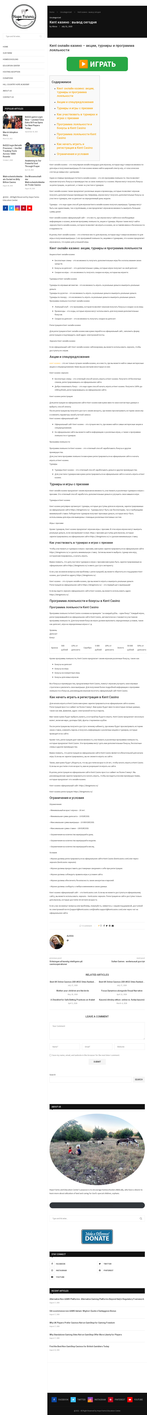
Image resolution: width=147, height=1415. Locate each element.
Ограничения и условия (73, 154)
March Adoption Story (10, 133)
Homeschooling (10, 59)
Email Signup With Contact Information (97, 1205)
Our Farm (7, 53)
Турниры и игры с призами (75, 108)
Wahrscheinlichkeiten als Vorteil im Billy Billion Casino (12, 179)
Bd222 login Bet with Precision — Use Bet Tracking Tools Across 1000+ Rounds (12, 151)
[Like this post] (101, 925)
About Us (7, 91)
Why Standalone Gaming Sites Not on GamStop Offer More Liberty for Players (86, 1335)
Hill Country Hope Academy (16, 84)
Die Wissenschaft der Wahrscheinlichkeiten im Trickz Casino (35, 180)
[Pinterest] (23, 208)
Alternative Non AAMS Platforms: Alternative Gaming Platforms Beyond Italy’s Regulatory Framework (97, 1299)
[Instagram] (17, 208)
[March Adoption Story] (12, 122)
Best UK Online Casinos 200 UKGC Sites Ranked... (73, 982)
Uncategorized (66, 12)
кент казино (55, 363)
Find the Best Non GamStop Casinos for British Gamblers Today (79, 1346)
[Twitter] (11, 208)
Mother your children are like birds (72, 991)
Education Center (11, 66)
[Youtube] (29, 208)
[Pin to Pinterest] (110, 925)
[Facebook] (5, 208)
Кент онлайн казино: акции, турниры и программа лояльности (75, 92)
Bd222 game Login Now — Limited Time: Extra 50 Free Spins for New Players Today (34, 122)
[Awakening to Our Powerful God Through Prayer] (35, 150)
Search (53, 1074)
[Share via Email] (113, 925)
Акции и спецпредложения (75, 102)
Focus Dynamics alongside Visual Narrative (121, 991)
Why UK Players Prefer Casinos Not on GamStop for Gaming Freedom (82, 1323)
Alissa (54, 26)
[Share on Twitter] (107, 925)
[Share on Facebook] (104, 925)
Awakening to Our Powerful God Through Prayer (33, 163)
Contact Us (8, 97)
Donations (8, 78)
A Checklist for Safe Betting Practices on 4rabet (73, 1000)
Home (5, 47)
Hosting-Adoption (11, 72)
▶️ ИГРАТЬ (97, 64)
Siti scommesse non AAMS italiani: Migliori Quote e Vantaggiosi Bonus (83, 1311)
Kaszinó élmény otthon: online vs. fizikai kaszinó (122, 1000)
